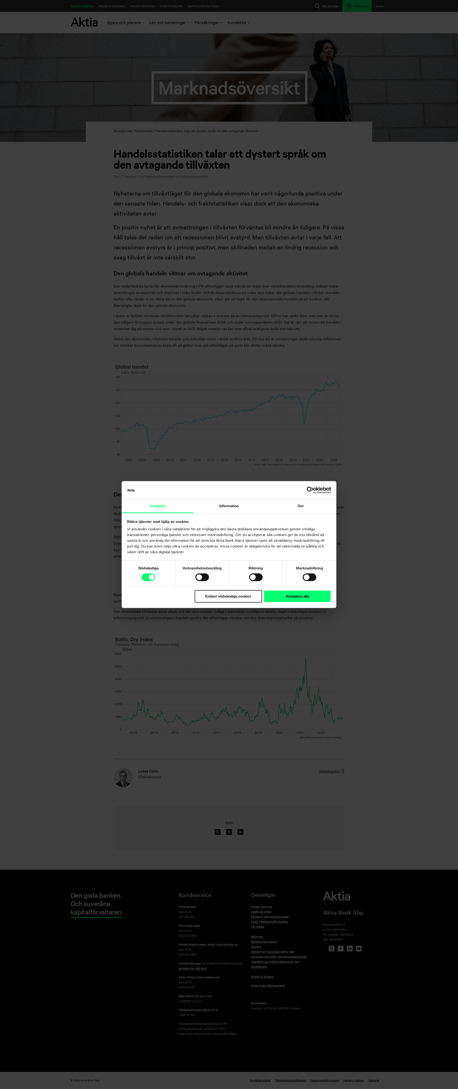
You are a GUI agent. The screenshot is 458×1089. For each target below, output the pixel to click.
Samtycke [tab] (157, 506)
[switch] (202, 577)
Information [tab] (229, 506)
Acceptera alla (297, 596)
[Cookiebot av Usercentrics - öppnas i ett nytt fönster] (310, 490)
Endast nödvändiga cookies (228, 596)
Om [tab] (300, 506)
